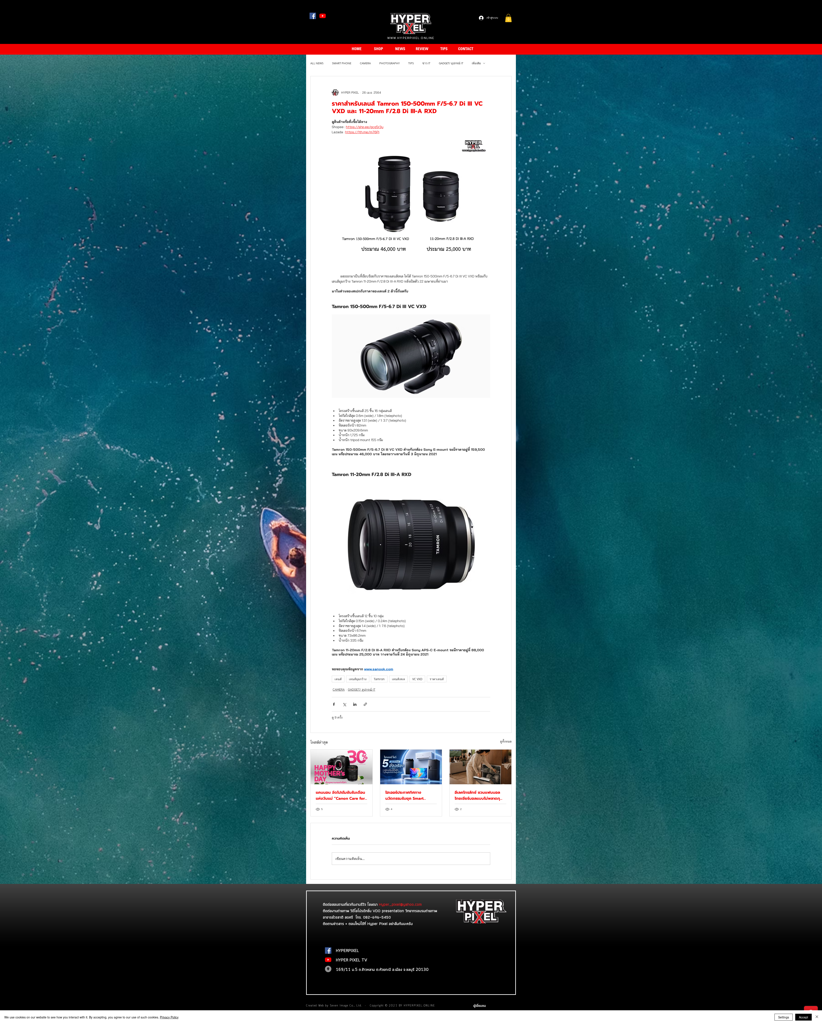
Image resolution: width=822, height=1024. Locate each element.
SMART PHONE (341, 63)
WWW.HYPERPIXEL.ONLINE (410, 38)
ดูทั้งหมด (506, 741)
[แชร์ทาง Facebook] (334, 704)
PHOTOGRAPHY (389, 63)
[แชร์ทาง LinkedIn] (355, 704)
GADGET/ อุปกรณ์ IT (451, 63)
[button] (508, 18)
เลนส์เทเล (398, 679)
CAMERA (365, 63)
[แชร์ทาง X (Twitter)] (344, 704)
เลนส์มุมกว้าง (357, 679)
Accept (803, 1017)
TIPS (411, 63)
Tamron (379, 679)
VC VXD (417, 679)
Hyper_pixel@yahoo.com (400, 904)
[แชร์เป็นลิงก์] (365, 704)
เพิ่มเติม (476, 63)
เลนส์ (338, 679)
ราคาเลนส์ (437, 679)
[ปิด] (816, 1017)
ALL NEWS (316, 63)
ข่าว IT (426, 63)
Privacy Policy (169, 1017)
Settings (783, 1017)
